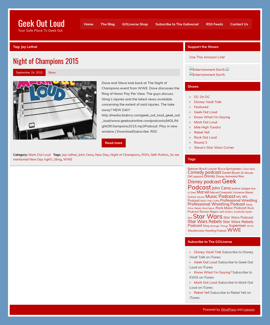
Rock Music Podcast (231, 208)
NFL (238, 197)
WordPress (228, 309)
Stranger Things (219, 225)
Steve (51, 72)
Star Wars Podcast (238, 217)
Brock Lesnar (208, 168)
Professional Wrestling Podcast (216, 204)
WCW (250, 225)
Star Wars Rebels (205, 221)
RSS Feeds (214, 24)
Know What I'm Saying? (213, 272)
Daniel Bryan (231, 173)
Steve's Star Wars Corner (214, 147)
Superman (237, 225)
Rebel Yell (201, 132)
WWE (67, 159)
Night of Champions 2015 (45, 61)
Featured (201, 107)
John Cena (85, 155)
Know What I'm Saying (212, 117)
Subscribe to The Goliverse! (177, 24)
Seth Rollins (159, 155)
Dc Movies (247, 172)
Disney (209, 176)
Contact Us (239, 24)
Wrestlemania (196, 230)
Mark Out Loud (39, 155)
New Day (102, 155)
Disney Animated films (230, 176)
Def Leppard (195, 176)
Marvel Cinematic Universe (227, 192)
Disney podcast (204, 182)
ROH (145, 155)
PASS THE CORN (209, 200)
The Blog (108, 24)
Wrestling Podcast (215, 230)
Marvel (203, 192)
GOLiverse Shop (135, 24)
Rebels (197, 208)
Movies (201, 197)
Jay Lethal (69, 155)
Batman (193, 168)
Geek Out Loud (41, 22)
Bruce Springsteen (230, 168)
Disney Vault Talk (207, 102)
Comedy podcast (204, 172)
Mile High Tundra (207, 127)
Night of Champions (125, 155)
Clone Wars (248, 168)
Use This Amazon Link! (207, 57)
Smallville (239, 211)
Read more (113, 143)
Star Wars (208, 216)
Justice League (240, 188)
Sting (58, 159)
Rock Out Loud (205, 137)
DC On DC (202, 97)
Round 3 (200, 142)
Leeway (249, 309)
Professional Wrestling (238, 200)
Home (88, 24)
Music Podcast (220, 196)
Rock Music (208, 208)
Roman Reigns (209, 211)
